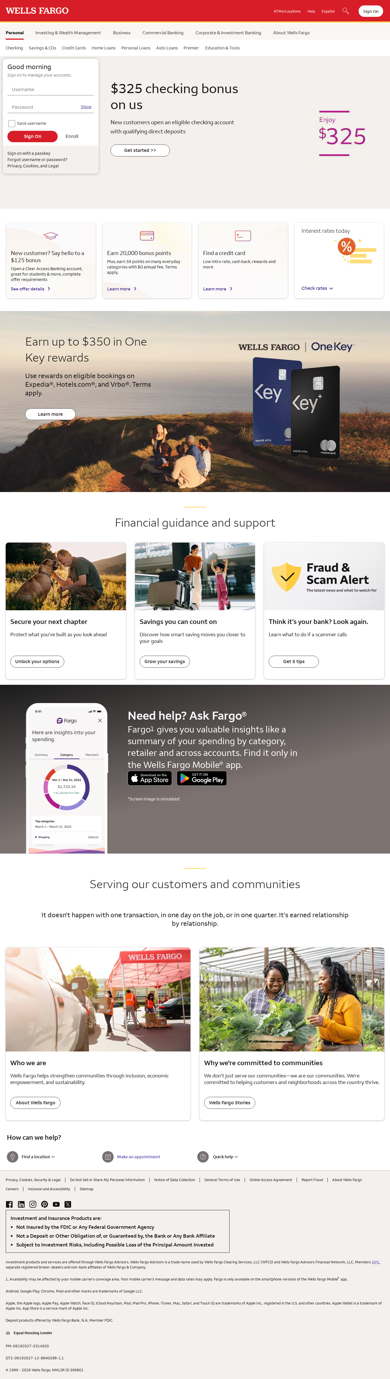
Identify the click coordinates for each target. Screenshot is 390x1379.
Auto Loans (167, 48)
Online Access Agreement (271, 1179)
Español (328, 11)
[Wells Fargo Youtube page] (56, 1205)
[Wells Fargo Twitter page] (68, 1205)
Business (121, 32)
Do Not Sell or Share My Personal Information (107, 1179)
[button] (317, 288)
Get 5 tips (294, 661)
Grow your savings (164, 661)
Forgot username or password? (37, 159)
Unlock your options (37, 661)
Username (23, 89)
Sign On (371, 11)
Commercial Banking (163, 32)
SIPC (375, 1262)
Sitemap (86, 1189)
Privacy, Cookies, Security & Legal (33, 1179)
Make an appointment (138, 1156)
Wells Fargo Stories (229, 1102)
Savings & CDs (42, 48)
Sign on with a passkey (29, 153)
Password (22, 107)
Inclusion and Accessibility (49, 1189)
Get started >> (140, 150)
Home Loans (104, 48)
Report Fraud (312, 1179)
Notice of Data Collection (174, 1179)
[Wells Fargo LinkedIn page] (21, 1205)
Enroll (72, 136)
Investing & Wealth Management (68, 32)
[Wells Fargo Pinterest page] (44, 1205)
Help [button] (311, 11)
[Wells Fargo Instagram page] (33, 1205)
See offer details (27, 289)
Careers (12, 1189)
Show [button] (86, 106)
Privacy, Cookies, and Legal (33, 165)
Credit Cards (74, 48)
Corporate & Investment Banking (228, 32)
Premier (191, 48)
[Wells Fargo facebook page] (9, 1205)
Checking (14, 48)
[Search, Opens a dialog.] (346, 11)
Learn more (118, 289)
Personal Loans (135, 48)
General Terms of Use (222, 1179)
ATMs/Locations (287, 11)
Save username (32, 122)
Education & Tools (222, 48)
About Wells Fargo (291, 32)
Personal (15, 32)
